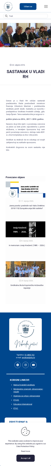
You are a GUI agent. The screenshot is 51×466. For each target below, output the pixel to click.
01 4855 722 (29, 355)
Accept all (25, 458)
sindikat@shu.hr (28, 358)
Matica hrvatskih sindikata (24, 385)
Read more (25, 451)
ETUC (15, 408)
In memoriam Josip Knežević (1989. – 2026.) (27, 245)
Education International (22, 404)
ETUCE (16, 400)
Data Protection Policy (25, 446)
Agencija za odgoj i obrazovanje (26, 396)
